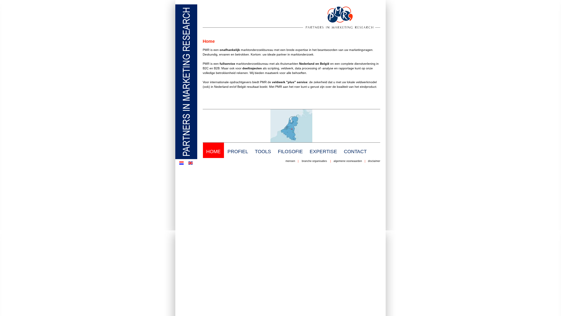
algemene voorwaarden (348, 161)
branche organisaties (314, 161)
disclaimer (373, 161)
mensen (290, 161)
